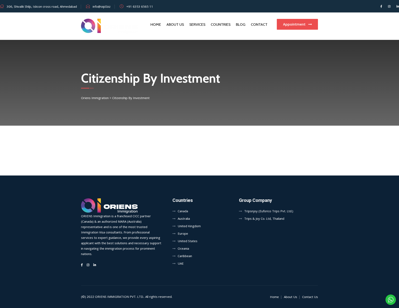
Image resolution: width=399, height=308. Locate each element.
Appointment (294, 24)
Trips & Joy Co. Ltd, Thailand (264, 218)
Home (155, 24)
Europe (183, 233)
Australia (184, 218)
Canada (183, 211)
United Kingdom (189, 226)
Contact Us (310, 297)
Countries (220, 24)
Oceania (183, 248)
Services (197, 24)
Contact (259, 24)
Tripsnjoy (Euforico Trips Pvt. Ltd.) (268, 211)
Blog (240, 24)
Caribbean (185, 256)
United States (187, 241)
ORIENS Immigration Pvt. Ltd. (119, 297)
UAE (181, 263)
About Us (175, 24)
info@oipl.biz (102, 6)
